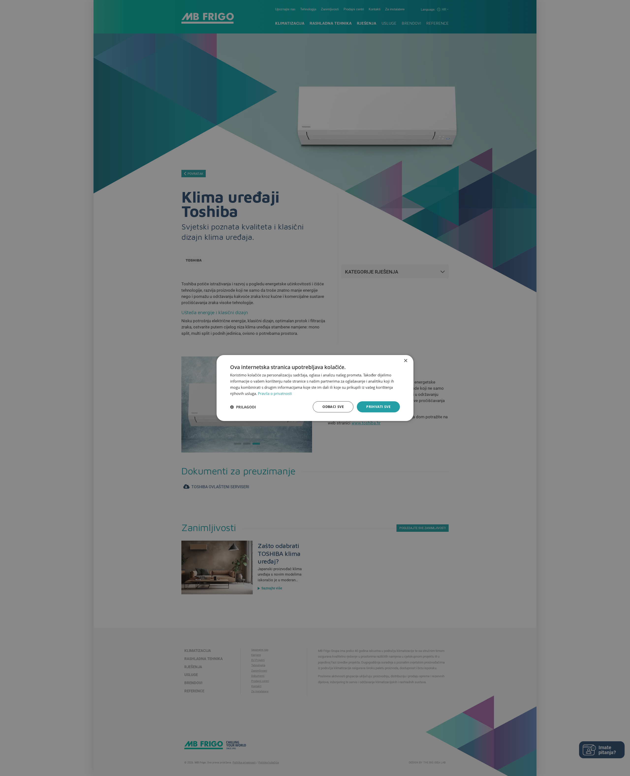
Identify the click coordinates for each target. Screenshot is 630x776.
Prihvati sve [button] (378, 406)
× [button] (405, 361)
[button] (243, 407)
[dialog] (315, 388)
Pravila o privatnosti (275, 393)
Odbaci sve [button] (333, 406)
